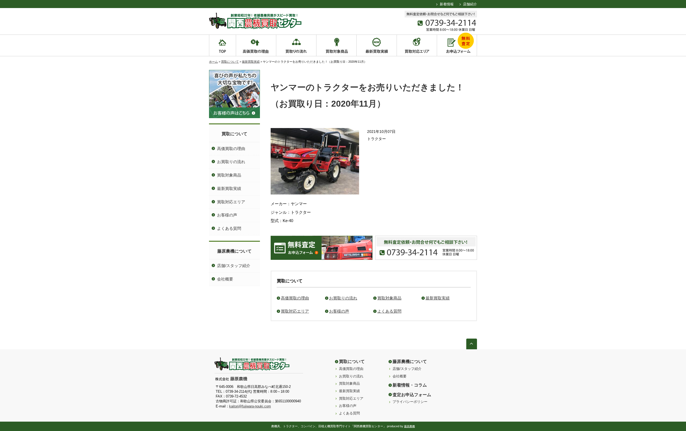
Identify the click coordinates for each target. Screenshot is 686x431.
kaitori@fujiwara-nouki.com (250, 406)
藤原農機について (234, 251)
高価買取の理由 (295, 298)
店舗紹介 (470, 4)
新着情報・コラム (410, 385)
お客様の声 (339, 311)
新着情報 (447, 4)
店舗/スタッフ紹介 (233, 265)
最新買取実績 (251, 61)
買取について (230, 61)
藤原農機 (409, 426)
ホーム (213, 61)
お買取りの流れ (343, 298)
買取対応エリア (295, 311)
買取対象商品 (389, 298)
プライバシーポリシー (410, 402)
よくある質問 (389, 311)
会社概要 (225, 279)
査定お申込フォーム (412, 394)
